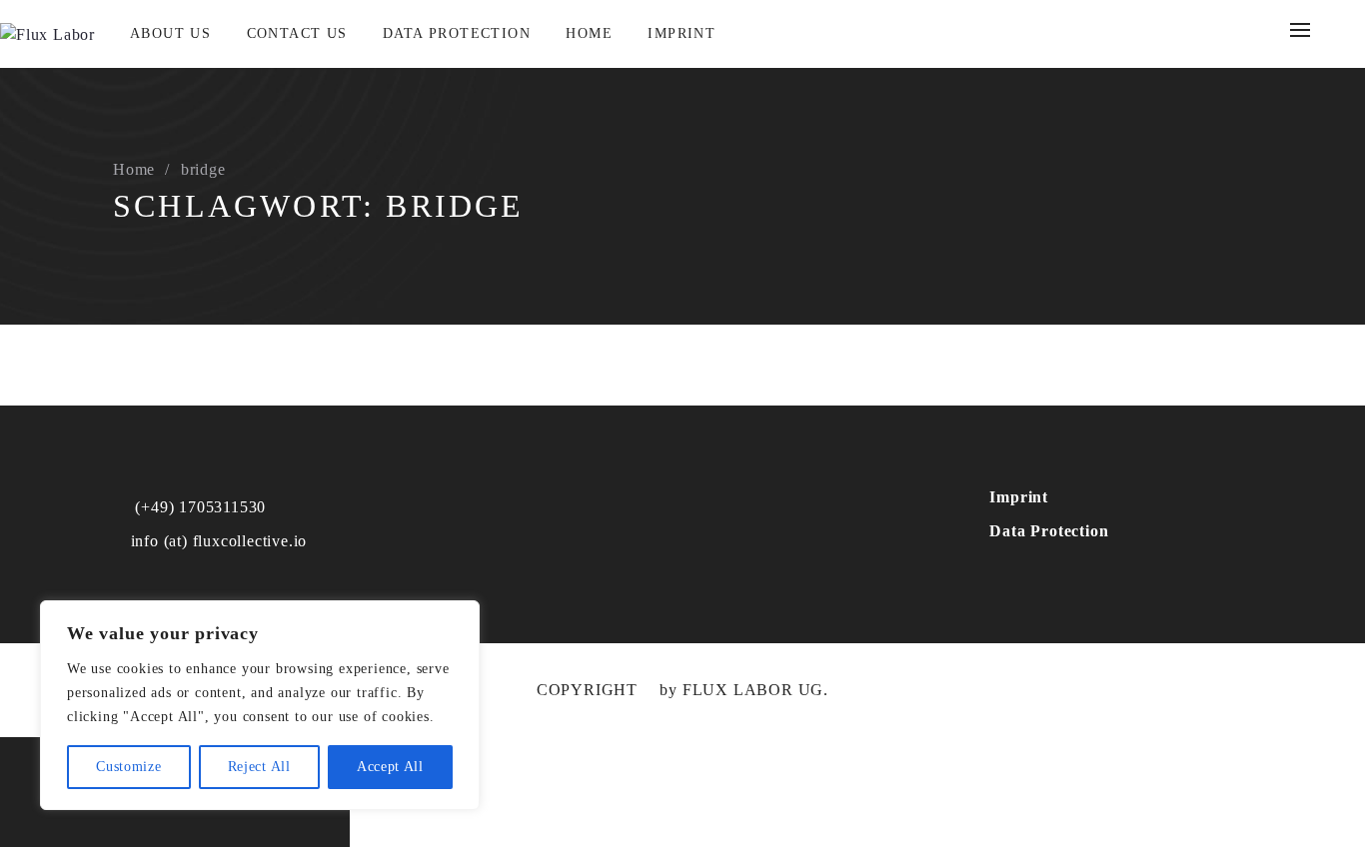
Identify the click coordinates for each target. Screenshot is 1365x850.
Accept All (390, 766)
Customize (128, 766)
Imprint (681, 33)
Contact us (297, 33)
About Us (170, 33)
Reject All (259, 766)
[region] (260, 705)
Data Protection (457, 33)
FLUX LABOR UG (752, 689)
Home (589, 33)
